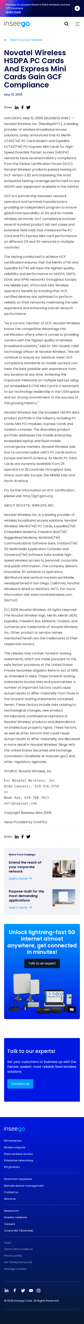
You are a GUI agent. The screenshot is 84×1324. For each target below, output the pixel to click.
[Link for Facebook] (14, 1290)
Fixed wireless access (18, 1154)
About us (10, 1199)
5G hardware (13, 1141)
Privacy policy (13, 1256)
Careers (9, 1224)
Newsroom (11, 1211)
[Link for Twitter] (22, 1290)
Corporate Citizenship (18, 1230)
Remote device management (24, 1186)
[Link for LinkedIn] (6, 1290)
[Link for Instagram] (38, 1290)
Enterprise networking (18, 1160)
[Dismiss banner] (77, 8)
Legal (7, 1243)
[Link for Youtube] (31, 1290)
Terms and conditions (18, 1249)
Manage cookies (15, 1269)
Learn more (13, 12)
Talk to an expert (42, 963)
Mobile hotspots (14, 1147)
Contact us (20, 1083)
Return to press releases (25, 40)
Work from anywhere (18, 1179)
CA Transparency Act (18, 1262)
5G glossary (12, 1167)
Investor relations (15, 1217)
